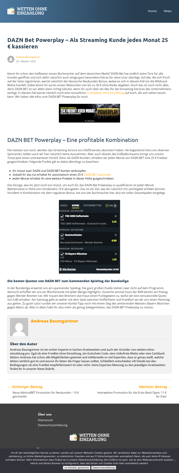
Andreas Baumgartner (54, 321)
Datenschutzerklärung (52, 425)
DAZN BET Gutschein (97, 175)
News (168, 11)
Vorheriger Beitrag (24, 387)
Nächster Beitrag (155, 387)
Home (152, 11)
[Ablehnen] (174, 461)
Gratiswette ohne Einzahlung (105, 93)
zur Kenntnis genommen (76, 467)
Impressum (45, 420)
